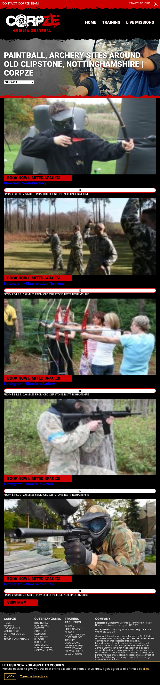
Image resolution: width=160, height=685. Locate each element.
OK (10, 676)
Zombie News (12, 631)
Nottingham (42, 625)
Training (111, 22)
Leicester (39, 642)
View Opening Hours (139, 3)
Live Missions (140, 22)
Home (90, 22)
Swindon (40, 634)
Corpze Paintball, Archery (80, 22)
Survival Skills (74, 651)
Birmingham (41, 623)
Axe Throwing (73, 648)
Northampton (43, 647)
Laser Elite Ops (74, 637)
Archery (70, 640)
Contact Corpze (14, 634)
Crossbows (72, 643)
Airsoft (69, 632)
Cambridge (41, 636)
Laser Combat (73, 629)
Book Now (33, 177)
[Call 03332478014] (156, 4)
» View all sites (43, 650)
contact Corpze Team (20, 3)
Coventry (40, 631)
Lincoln (39, 639)
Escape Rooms (74, 654)
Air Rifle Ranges (74, 645)
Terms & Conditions (16, 639)
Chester (39, 628)
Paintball (70, 626)
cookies (144, 669)
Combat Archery (75, 634)
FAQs (7, 636)
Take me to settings (34, 676)
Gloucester (41, 644)
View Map (16, 602)
